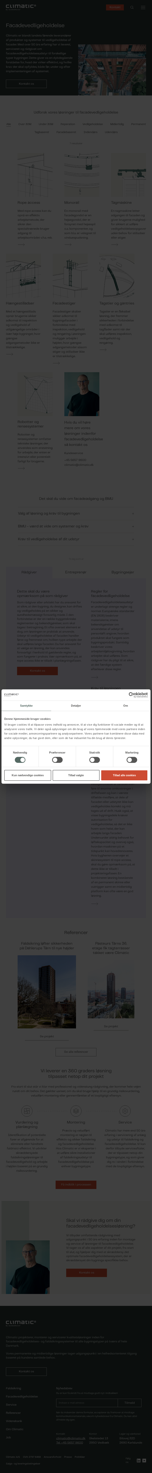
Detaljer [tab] (76, 705)
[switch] (57, 760)
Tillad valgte (76, 775)
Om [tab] (125, 705)
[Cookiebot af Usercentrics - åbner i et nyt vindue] (131, 695)
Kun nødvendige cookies (28, 775)
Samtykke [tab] (26, 705)
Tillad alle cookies (124, 775)
